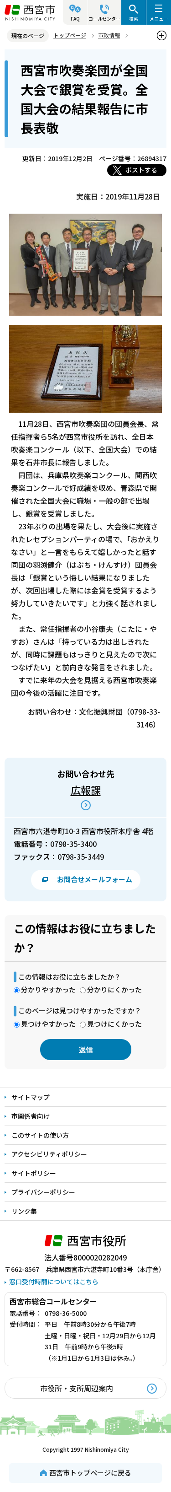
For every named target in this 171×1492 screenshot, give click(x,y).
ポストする (141, 169)
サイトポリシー (33, 1173)
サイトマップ (30, 1097)
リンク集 (24, 1211)
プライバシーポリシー (43, 1191)
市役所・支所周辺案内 (76, 1388)
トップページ (69, 35)
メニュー (159, 18)
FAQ (75, 18)
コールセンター (104, 18)
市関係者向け (30, 1115)
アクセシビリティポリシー (49, 1153)
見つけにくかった (114, 1024)
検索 (133, 18)
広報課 (86, 789)
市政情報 (109, 35)
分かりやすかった (48, 989)
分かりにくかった (114, 989)
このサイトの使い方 (40, 1135)
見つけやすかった (48, 1024)
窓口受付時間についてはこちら (53, 1281)
